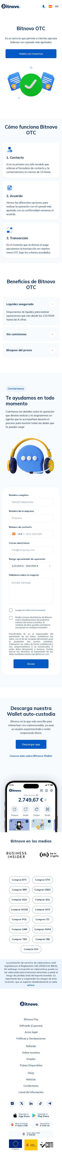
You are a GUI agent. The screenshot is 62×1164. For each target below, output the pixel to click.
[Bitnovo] (10, 6)
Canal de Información (31, 1092)
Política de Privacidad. (35, 610)
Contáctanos (31, 1085)
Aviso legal (31, 1032)
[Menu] (57, 6)
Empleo (31, 1058)
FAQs (31, 1073)
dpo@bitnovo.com (40, 654)
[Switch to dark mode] (44, 6)
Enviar (31, 663)
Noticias (31, 1079)
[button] (50, 6)
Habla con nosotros (31, 53)
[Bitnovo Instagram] (12, 1103)
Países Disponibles (31, 1065)
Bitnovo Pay (31, 1019)
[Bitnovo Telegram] (49, 1103)
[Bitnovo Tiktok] (40, 1103)
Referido (31, 1046)
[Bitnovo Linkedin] (31, 1103)
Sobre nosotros (31, 1052)
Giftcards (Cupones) (31, 1025)
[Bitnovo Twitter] (21, 1103)
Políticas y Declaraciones (31, 1038)
